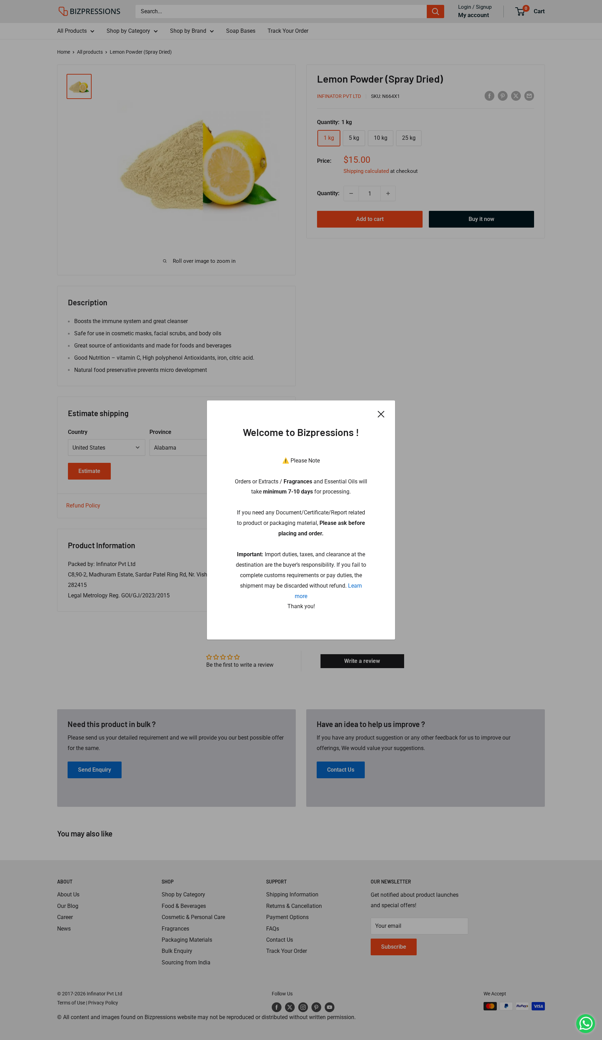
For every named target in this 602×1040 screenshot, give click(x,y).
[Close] (381, 414)
